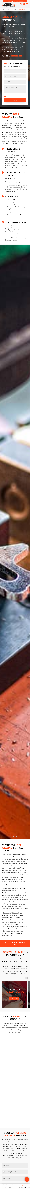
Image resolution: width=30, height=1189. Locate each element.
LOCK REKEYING (21, 9)
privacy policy (13, 522)
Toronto (14, 9)
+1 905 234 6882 (16, 482)
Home (3, 9)
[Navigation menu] (27, 4)
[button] (15, 1)
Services (8, 9)
